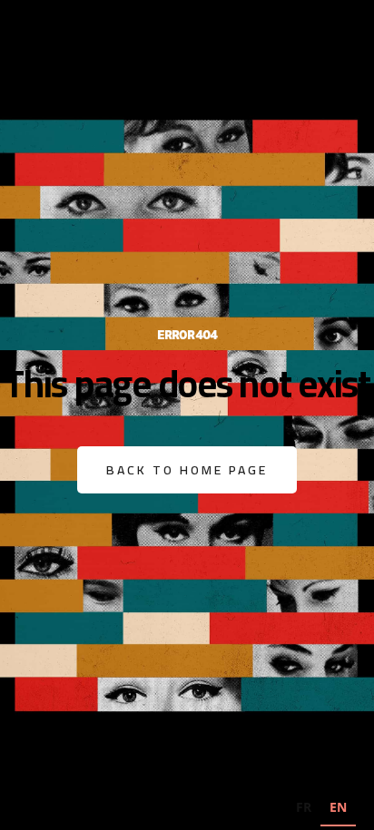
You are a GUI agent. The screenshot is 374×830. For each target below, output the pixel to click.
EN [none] (338, 806)
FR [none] (303, 806)
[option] (303, 809)
